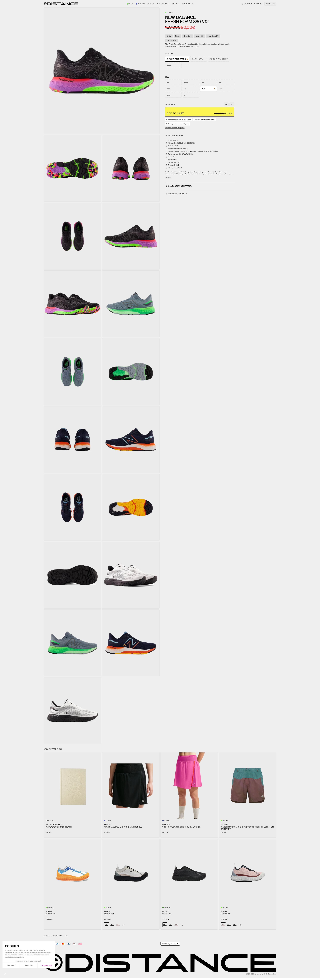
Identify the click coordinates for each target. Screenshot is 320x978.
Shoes (151, 4)
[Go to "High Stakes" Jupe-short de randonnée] (130, 785)
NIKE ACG (108, 825)
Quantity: (170, 104)
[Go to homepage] (61, 3)
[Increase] (232, 104)
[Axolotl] (118, 924)
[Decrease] (226, 104)
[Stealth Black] (112, 924)
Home (46, 936)
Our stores (187, 4)
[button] (101, 71)
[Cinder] (170, 924)
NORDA (49, 911)
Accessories (163, 4)
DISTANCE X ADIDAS (54, 825)
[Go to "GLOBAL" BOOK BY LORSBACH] (72, 785)
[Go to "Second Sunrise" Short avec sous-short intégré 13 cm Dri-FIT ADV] (247, 785)
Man (131, 4)
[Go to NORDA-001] (72, 872)
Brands (175, 4)
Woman (141, 4)
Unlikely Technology (269, 974)
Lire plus (168, 177)
